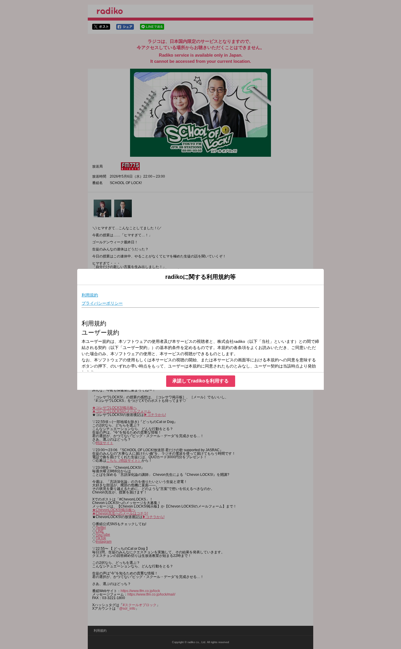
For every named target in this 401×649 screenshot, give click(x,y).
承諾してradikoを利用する (200, 380)
